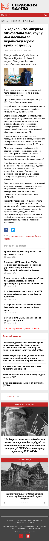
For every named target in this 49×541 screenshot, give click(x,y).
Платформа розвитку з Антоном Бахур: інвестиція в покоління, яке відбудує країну (23, 307)
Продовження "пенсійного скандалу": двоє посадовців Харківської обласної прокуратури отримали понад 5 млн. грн (24, 281)
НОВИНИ (15, 21)
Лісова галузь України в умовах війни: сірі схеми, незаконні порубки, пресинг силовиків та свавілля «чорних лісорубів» (23, 358)
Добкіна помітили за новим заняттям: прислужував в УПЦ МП (22, 367)
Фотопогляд (24, 459)
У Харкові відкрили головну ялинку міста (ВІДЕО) (23, 384)
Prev (4, 503)
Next (44, 503)
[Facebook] (21, 536)
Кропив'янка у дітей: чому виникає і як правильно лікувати (22, 253)
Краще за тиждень (24, 404)
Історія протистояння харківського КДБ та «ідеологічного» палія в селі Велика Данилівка (23, 294)
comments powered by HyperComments (22, 328)
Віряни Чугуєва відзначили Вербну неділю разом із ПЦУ (24, 375)
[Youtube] (28, 536)
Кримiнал (28, 21)
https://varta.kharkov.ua (19, 8)
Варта (4, 21)
